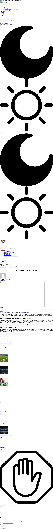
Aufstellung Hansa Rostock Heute (5, 387)
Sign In (10, 264)
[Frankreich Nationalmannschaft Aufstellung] (4, 433)
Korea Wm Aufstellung (3, 411)
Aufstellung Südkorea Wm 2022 (4, 399)
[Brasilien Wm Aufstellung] (4, 361)
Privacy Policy (13, 0)
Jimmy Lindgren (2, 280)
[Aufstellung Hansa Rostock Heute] (4, 385)
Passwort (1, 522)
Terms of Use (20, 0)
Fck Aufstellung (2, 447)
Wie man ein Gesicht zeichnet (24, 312)
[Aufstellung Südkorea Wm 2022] (4, 397)
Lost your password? (3, 528)
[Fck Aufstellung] (4, 445)
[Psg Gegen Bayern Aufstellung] (4, 373)
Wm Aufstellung (3, 347)
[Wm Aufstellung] (4, 421)
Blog (1, 377)
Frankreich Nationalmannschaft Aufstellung (6, 435)
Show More (6, 23)
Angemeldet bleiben (4, 524)
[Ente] (3, 2)
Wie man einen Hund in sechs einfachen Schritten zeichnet (9, 312)
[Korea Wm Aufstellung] (4, 409)
